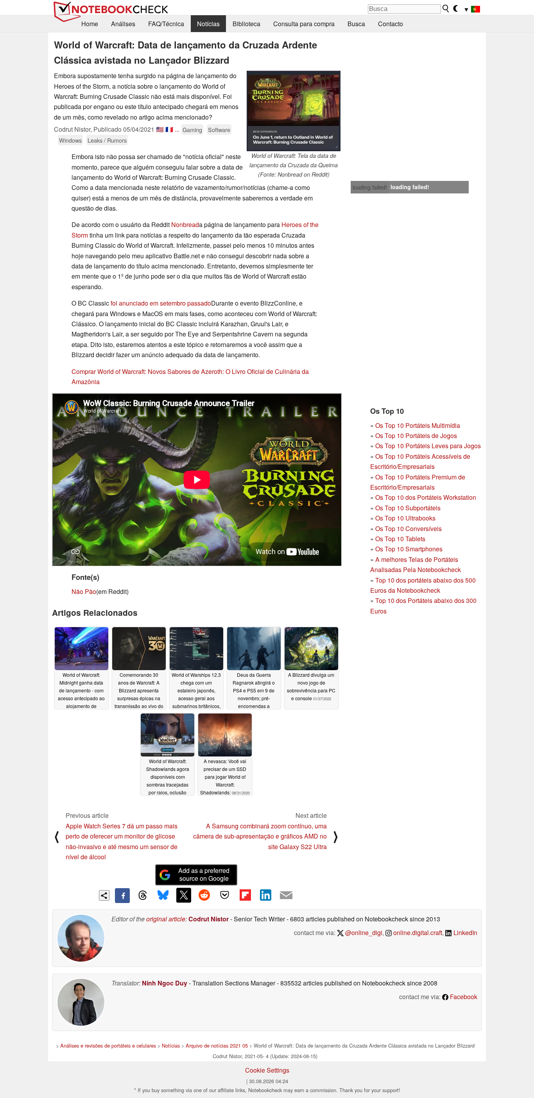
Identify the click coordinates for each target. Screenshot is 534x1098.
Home (89, 23)
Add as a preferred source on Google (203, 874)
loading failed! (370, 187)
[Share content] (104, 895)
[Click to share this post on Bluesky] (163, 895)
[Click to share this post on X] (183, 895)
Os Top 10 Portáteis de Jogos (416, 435)
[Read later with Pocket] (224, 895)
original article (165, 918)
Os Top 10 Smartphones (409, 548)
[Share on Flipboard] (245, 895)
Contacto (390, 23)
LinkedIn (464, 932)
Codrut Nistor (208, 918)
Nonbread (185, 224)
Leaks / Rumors (107, 140)
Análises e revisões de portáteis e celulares (108, 1045)
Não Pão (84, 591)
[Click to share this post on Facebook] (122, 895)
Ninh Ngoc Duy (164, 982)
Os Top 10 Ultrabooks (405, 517)
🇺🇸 (160, 129)
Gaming (192, 129)
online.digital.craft (417, 932)
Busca (356, 23)
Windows (70, 140)
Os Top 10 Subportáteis (408, 507)
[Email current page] (286, 895)
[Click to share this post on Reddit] (204, 895)
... (177, 129)
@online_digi (363, 932)
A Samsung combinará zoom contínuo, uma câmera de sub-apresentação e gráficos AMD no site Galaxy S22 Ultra (260, 836)
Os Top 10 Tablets (400, 538)
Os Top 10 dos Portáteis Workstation (425, 497)
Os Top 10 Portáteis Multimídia (417, 425)
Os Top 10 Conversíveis (408, 528)
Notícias (208, 23)
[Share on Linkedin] (265, 895)
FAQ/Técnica (166, 23)
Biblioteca (246, 23)
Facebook (462, 996)
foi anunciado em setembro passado (161, 303)
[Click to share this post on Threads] (142, 895)
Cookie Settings (267, 1070)
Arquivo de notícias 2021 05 (217, 1045)
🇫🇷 (169, 129)
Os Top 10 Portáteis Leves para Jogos (428, 445)
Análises (123, 23)
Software (219, 129)
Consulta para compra (304, 23)
